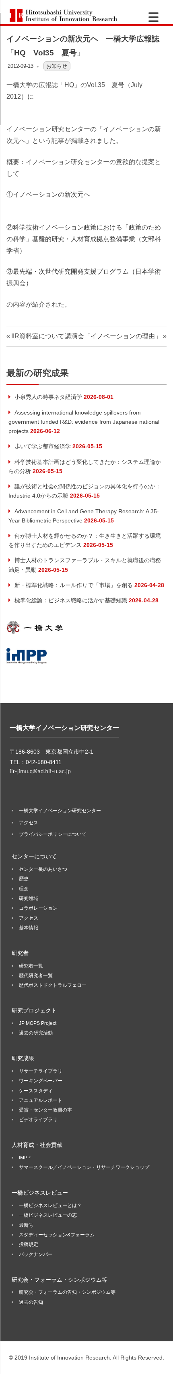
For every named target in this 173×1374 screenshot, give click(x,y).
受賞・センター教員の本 (45, 1110)
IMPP (25, 1157)
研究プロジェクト (34, 1010)
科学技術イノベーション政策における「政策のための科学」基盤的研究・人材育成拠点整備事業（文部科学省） (83, 239)
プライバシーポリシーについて (52, 834)
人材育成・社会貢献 (37, 1145)
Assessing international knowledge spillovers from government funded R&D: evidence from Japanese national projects (83, 421)
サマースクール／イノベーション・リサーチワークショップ (84, 1167)
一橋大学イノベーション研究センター (60, 810)
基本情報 (28, 927)
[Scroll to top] (159, 1360)
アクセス (28, 822)
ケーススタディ (36, 1090)
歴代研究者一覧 (36, 975)
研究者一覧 (31, 965)
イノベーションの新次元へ (51, 194)
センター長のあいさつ (43, 869)
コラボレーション (38, 908)
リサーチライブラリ (40, 1071)
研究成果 (23, 1058)
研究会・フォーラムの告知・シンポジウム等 (67, 1292)
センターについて (34, 856)
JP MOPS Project (37, 1023)
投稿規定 (28, 1244)
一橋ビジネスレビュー (40, 1192)
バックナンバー (36, 1254)
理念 (24, 888)
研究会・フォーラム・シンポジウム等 (59, 1279)
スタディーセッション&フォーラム (57, 1234)
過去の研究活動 (36, 1032)
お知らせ (56, 66)
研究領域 (28, 898)
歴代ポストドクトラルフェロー (52, 985)
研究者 (20, 953)
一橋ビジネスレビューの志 (48, 1215)
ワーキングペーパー (40, 1080)
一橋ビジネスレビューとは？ (50, 1205)
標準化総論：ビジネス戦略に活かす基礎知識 (70, 600)
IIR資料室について (37, 336)
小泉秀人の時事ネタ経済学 (48, 397)
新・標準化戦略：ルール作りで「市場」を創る (73, 585)
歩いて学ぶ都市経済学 (42, 446)
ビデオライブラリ (38, 1119)
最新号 (26, 1225)
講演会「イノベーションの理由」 (113, 336)
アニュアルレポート (40, 1100)
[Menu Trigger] (153, 17)
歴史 (24, 878)
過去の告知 (31, 1302)
